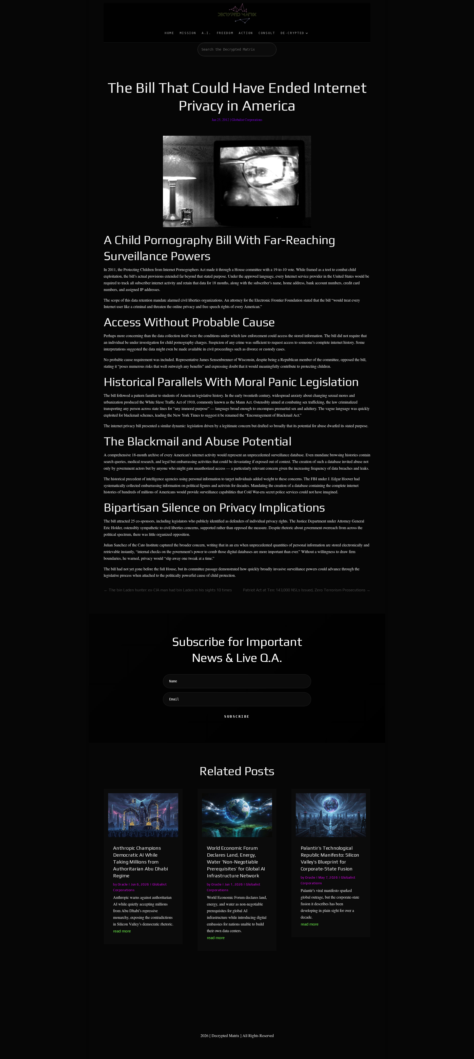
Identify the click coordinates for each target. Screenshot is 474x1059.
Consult (266, 33)
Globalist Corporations (247, 119)
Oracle (123, 884)
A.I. (206, 33)
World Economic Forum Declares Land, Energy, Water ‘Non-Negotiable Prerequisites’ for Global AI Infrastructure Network (236, 861)
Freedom (225, 33)
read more (122, 931)
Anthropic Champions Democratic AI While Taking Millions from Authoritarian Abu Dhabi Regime (140, 861)
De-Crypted (292, 33)
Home (169, 33)
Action (246, 33)
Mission (188, 33)
